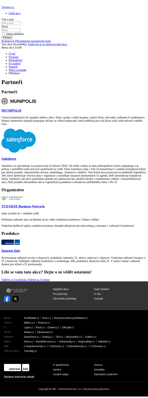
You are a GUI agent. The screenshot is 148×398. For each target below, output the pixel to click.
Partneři (13, 66)
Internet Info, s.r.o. (73, 389)
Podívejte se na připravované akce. (48, 44)
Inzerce (98, 364)
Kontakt (98, 298)
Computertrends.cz (35, 346)
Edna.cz (28, 341)
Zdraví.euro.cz (45, 332)
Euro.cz (46, 318)
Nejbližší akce (61, 289)
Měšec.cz (29, 322)
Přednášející (15, 60)
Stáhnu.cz (90, 337)
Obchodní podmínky (64, 298)
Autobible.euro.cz (46, 341)
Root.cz (40, 327)
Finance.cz (44, 322)
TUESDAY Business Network (23, 206)
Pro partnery (60, 294)
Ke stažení (15, 63)
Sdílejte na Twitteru (38, 279)
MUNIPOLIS (11, 110)
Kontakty (99, 369)
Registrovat (7, 41)
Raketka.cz (104, 341)
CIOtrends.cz (56, 346)
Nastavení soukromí (105, 374)
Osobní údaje (60, 374)
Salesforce (8, 159)
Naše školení (101, 289)
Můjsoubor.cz (74, 337)
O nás (97, 294)
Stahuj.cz (47, 337)
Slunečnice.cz (31, 337)
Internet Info (10, 251)
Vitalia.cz (29, 332)
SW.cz (59, 337)
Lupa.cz (28, 327)
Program (13, 56)
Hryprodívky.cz (86, 341)
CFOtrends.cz (98, 346)
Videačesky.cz (67, 341)
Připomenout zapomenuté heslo (33, 41)
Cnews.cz (53, 327)
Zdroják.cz (68, 327)
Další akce (15, 13)
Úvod (12, 53)
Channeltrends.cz (77, 346)
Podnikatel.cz (31, 318)
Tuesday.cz (30, 351)
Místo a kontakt (17, 70)
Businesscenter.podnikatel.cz (71, 318)
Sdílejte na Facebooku (14, 279)
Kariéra (57, 369)
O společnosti (61, 364)
